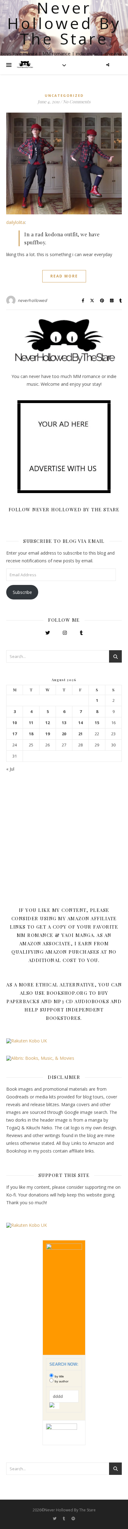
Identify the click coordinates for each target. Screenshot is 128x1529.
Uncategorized (64, 95)
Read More (64, 276)
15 (97, 722)
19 (47, 734)
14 (80, 722)
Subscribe (22, 592)
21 (80, 734)
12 (47, 722)
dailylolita (15, 222)
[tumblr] (64, 1518)
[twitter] (55, 1518)
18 (31, 734)
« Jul (10, 769)
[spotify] (73, 1518)
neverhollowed (32, 300)
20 (64, 734)
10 (14, 722)
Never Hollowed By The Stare (64, 23)
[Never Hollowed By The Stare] (25, 65)
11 (31, 722)
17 (14, 734)
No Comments (76, 102)
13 (64, 722)
